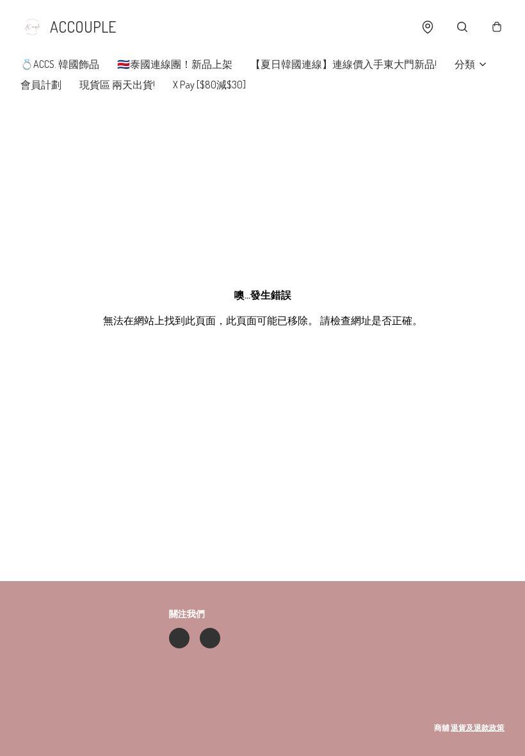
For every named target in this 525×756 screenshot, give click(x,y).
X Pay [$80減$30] (209, 84)
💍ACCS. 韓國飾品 (59, 64)
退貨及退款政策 (478, 727)
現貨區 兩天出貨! (117, 84)
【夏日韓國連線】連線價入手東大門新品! (343, 64)
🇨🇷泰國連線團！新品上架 (174, 64)
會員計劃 (40, 84)
